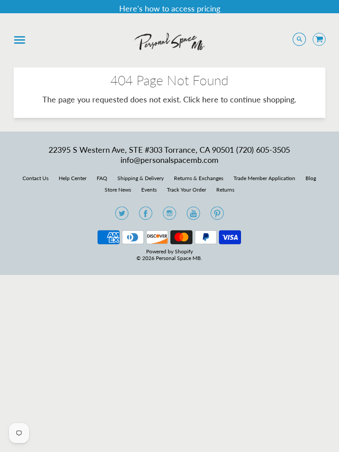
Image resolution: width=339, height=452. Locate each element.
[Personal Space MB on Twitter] (121, 216)
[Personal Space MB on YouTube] (193, 216)
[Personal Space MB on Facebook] (145, 216)
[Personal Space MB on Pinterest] (217, 216)
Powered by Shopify (169, 251)
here (210, 99)
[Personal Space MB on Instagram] (169, 216)
